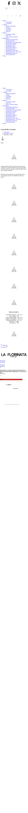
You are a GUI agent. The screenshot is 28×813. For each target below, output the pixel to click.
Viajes (4, 56)
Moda (4, 20)
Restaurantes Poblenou (11, 47)
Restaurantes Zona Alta (11, 53)
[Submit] (0, 375)
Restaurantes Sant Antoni (12, 50)
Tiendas (8, 27)
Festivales (8, 30)
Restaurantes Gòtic (10, 46)
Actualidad (8, 23)
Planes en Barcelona (11, 26)
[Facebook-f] (9, 3)
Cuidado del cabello (10, 34)
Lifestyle (5, 24)
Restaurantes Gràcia (10, 45)
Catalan (8, 15)
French (17, 15)
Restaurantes (6, 38)
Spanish (20, 15)
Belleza (4, 32)
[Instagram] (14, 3)
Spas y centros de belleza (12, 37)
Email (1, 373)
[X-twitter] (19, 3)
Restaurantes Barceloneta (12, 39)
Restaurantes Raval (10, 49)
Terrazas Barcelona (10, 54)
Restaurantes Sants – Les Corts (13, 51)
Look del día (9, 22)
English (13, 15)
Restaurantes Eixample (11, 43)
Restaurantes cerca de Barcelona (13, 42)
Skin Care (8, 35)
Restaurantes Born (10, 41)
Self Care (8, 31)
